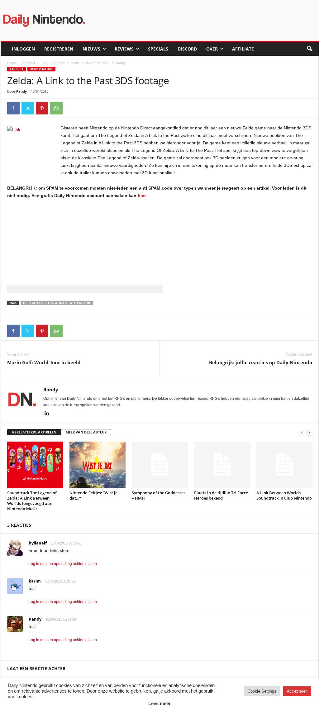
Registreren (58, 49)
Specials (158, 49)
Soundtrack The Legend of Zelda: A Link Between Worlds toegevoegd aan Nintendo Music (32, 500)
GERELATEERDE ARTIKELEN (34, 432)
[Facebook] (13, 108)
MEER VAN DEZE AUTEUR (86, 432)
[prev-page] (302, 432)
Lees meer (159, 703)
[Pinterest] (42, 108)
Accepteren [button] (297, 691)
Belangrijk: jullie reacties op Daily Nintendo (260, 362)
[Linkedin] (47, 414)
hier (142, 195)
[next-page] (309, 432)
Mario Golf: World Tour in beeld (44, 362)
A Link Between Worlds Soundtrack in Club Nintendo (284, 495)
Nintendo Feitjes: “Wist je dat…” (93, 495)
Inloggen (23, 49)
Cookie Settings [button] (262, 691)
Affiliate (243, 49)
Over (212, 49)
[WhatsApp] (56, 108)
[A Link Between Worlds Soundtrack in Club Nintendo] (284, 465)
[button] (309, 49)
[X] (27, 108)
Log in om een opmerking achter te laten (63, 564)
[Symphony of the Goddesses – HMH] (160, 465)
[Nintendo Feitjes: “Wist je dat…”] (97, 465)
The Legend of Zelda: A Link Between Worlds (57, 303)
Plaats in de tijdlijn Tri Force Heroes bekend (221, 495)
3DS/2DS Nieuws (53, 62)
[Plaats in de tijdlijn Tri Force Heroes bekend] (222, 465)
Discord (187, 49)
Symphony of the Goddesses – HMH (158, 495)
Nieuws (91, 49)
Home (11, 62)
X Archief (28, 62)
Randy (21, 91)
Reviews (124, 49)
